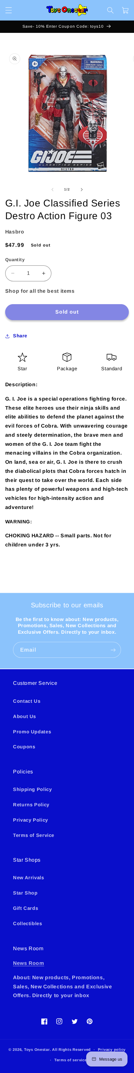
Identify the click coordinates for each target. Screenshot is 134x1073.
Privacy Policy (30, 820)
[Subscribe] (113, 650)
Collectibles (27, 923)
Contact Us (26, 701)
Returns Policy (31, 804)
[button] (8, 10)
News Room (28, 963)
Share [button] (20, 335)
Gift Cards (25, 908)
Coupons (24, 746)
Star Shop (25, 893)
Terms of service (70, 1060)
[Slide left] (52, 189)
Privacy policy (112, 1050)
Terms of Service (33, 835)
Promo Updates (32, 731)
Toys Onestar (37, 1050)
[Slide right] (81, 189)
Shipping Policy (32, 789)
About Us (24, 716)
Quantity (15, 259)
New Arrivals (28, 877)
